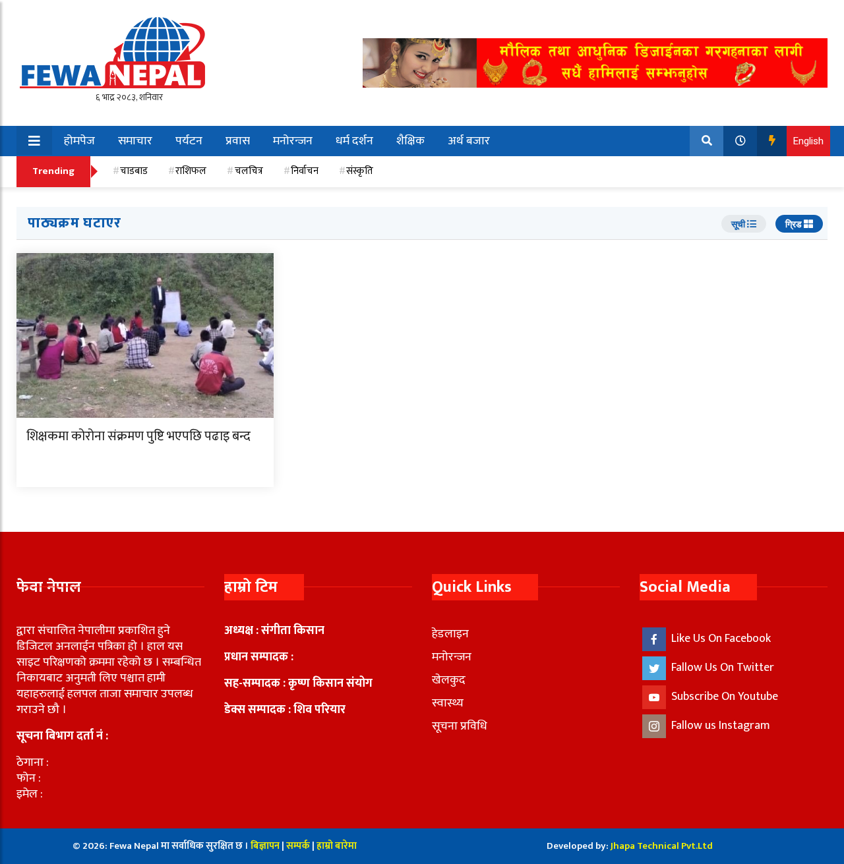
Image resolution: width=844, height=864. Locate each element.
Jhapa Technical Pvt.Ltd (662, 846)
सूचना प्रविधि (459, 726)
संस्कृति (359, 171)
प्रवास (238, 141)
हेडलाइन (450, 634)
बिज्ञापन (265, 846)
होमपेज (79, 141)
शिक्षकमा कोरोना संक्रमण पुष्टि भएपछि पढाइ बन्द (138, 436)
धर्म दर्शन (354, 141)
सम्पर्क (299, 846)
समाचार (135, 141)
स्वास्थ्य (448, 703)
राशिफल (190, 171)
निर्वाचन (304, 171)
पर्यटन (188, 141)
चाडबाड (134, 171)
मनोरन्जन (293, 141)
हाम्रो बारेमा (336, 846)
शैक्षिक (410, 141)
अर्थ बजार (469, 141)
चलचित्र (249, 171)
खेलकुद (449, 680)
